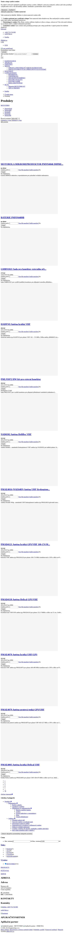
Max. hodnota (36, 841)
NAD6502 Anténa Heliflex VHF (16, 434)
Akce (8, 851)
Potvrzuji (3, 29)
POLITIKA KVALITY (15, 79)
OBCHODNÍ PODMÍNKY (16, 78)
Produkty (7, 801)
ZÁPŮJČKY (9, 64)
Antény (18, 811)
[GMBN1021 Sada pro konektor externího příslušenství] (29, 265)
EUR (6, 45)
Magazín (60, 929)
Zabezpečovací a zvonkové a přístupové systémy (26, 825)
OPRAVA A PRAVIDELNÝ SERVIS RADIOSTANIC (25, 68)
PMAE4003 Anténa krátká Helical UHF (20, 764)
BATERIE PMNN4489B (12, 217)
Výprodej (9, 854)
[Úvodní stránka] (7, 48)
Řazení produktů (6, 118)
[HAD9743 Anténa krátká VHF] (29, 320)
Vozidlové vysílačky (18, 806)
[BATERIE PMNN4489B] (29, 213)
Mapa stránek (5, 929)
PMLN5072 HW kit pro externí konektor (21, 379)
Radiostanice (12, 803)
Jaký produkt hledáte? (7, 54)
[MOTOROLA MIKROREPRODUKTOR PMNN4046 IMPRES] (29, 160)
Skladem (9, 849)
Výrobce (4, 860)
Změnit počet (5, 170)
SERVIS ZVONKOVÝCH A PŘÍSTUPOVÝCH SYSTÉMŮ (27, 69)
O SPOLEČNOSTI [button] (10, 73)
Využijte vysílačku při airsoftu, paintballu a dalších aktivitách (30, 828)
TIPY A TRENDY (14, 88)
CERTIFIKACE (13, 76)
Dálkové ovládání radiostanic (21, 827)
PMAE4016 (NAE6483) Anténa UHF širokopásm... (25, 489)
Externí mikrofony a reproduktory (26, 813)
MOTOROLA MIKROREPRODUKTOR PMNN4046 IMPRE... (32, 164)
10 (5, 791)
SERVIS (3, 874)
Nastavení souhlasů (51, 929)
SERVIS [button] (7, 66)
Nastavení (4, 10)
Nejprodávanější (11, 856)
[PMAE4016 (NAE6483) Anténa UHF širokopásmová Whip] (29, 485)
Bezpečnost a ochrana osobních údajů (21, 929)
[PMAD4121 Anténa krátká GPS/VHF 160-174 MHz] (29, 540)
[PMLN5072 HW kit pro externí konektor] (29, 375)
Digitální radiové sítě (18, 820)
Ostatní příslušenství (22, 817)
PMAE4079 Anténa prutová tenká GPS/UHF (22, 709)
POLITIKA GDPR (14, 81)
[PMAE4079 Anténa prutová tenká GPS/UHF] (29, 705)
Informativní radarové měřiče (21, 823)
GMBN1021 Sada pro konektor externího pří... (23, 269)
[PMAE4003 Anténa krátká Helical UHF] (29, 760)
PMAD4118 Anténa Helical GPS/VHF (19, 599)
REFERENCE (12, 74)
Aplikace (11, 818)
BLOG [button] (7, 84)
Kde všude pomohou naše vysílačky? (23, 830)
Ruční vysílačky (17, 805)
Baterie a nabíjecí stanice (23, 810)
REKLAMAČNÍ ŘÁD (15, 83)
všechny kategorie (6, 794)
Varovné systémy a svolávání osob (22, 822)
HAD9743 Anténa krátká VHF (15, 324)
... (5, 789)
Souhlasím (12, 10)
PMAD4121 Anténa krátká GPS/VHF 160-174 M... (25, 544)
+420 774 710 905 (12, 907)
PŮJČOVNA (5, 870)
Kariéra (7, 37)
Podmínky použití (39, 929)
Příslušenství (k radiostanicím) (21, 808)
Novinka (9, 852)
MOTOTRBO (5, 105)
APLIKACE (8, 62)
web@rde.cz (4, 910)
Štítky (3, 845)
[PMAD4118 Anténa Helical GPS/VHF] (29, 595)
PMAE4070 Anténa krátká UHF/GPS (19, 654)
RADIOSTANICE (10, 61)
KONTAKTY (9, 71)
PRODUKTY (5, 867)
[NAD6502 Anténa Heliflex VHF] (29, 430)
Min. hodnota (9, 841)
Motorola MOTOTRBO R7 (16, 86)
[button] (2, 42)
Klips (17, 815)
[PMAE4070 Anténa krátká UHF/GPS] (29, 650)
